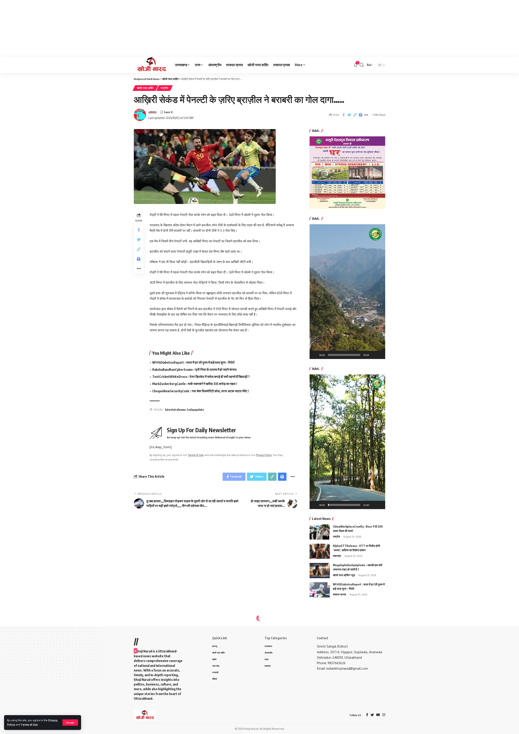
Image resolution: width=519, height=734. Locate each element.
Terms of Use (29, 724)
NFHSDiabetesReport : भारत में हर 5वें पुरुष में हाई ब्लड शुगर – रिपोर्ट (193, 362)
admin (152, 112)
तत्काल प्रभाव (339, 594)
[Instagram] (383, 715)
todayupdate (195, 409)
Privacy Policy (263, 455)
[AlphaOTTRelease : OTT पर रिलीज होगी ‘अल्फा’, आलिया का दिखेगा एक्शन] (320, 551)
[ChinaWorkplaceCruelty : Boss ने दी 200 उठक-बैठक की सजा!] (320, 532)
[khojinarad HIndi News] (151, 65)
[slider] (344, 355)
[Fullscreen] (380, 355)
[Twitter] (372, 715)
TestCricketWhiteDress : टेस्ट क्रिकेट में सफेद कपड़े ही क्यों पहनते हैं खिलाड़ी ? (201, 377)
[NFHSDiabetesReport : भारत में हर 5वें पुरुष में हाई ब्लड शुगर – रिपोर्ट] (320, 589)
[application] (347, 291)
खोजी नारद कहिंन (145, 87)
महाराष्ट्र (337, 555)
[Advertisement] (121, 28)
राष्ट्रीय (164, 87)
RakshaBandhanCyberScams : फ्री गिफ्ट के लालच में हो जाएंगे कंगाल (194, 370)
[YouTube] (378, 715)
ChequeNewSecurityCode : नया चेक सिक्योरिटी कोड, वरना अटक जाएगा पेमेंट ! (200, 391)
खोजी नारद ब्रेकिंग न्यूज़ (344, 575)
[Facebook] (367, 715)
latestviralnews (175, 409)
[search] (362, 65)
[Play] (315, 355)
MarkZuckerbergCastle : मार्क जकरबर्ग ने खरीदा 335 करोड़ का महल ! (194, 384)
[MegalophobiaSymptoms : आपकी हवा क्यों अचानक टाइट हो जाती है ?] (320, 570)
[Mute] (373, 355)
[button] (347, 291)
